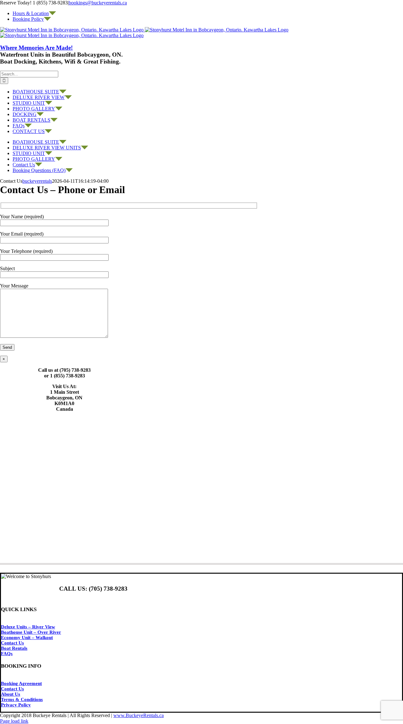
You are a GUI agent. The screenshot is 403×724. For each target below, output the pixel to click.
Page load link (14, 721)
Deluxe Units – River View (28, 626)
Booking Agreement (21, 683)
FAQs (7, 653)
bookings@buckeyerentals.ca (98, 2)
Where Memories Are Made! (36, 47)
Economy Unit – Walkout (27, 637)
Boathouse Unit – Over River (31, 632)
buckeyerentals (37, 181)
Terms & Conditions (22, 699)
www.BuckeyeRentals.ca (138, 715)
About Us (10, 694)
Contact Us (12, 642)
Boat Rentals (14, 648)
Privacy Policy (16, 704)
